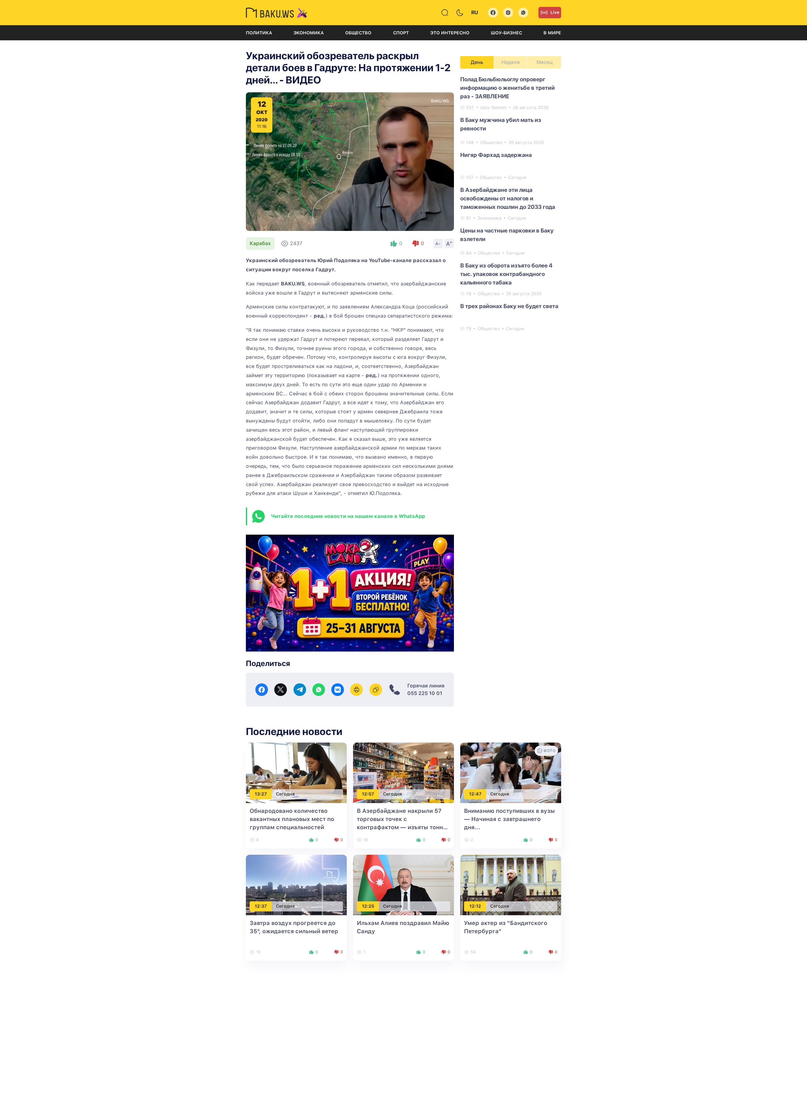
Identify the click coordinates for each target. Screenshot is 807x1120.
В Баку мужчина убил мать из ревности (500, 124)
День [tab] (477, 62)
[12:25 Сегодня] (403, 884)
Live (554, 12)
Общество (358, 32)
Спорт (401, 32)
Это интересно (449, 32)
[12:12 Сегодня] (510, 884)
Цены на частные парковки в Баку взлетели (507, 234)
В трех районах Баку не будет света (509, 306)
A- (438, 243)
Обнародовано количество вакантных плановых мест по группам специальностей (292, 818)
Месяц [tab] (545, 62)
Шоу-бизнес (506, 32)
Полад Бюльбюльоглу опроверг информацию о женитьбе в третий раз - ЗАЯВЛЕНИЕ (507, 88)
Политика (259, 32)
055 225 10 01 (424, 693)
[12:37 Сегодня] (296, 884)
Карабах (260, 243)
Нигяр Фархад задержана (496, 155)
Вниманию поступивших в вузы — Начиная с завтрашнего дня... (509, 818)
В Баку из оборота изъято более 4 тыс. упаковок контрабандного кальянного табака (506, 274)
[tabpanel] (510, 203)
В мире (552, 32)
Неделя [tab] (510, 62)
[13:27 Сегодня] (296, 772)
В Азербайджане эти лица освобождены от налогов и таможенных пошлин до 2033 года (507, 198)
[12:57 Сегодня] (403, 772)
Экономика (308, 32)
